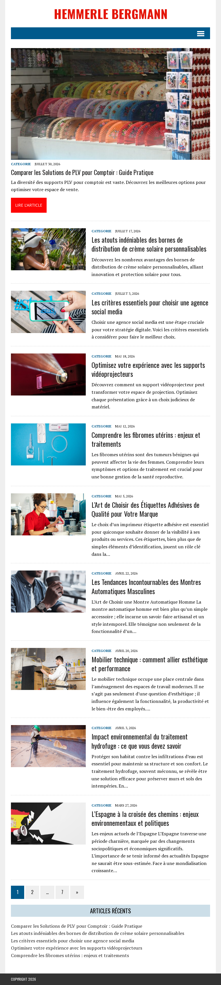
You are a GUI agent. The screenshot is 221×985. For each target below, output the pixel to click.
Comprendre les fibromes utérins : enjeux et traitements (146, 439)
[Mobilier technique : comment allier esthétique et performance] (48, 686)
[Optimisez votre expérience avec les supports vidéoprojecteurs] (48, 391)
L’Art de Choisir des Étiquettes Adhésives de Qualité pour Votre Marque (145, 509)
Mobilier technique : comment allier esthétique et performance (150, 663)
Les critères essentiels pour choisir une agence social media (150, 306)
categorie (21, 164)
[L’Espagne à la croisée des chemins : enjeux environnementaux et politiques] (48, 840)
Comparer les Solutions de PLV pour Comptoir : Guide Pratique (82, 172)
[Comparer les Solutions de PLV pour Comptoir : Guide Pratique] (110, 156)
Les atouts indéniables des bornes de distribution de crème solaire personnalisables (149, 244)
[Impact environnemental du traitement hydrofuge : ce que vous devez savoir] (48, 763)
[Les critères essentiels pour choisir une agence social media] (48, 329)
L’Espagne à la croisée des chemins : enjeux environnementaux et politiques (145, 818)
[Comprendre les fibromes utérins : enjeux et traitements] (48, 461)
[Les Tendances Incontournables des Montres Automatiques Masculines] (48, 609)
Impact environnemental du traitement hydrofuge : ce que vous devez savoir (140, 740)
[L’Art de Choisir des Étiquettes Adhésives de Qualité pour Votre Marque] (48, 531)
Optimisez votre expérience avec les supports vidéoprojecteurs (148, 369)
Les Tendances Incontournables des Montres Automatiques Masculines (146, 586)
